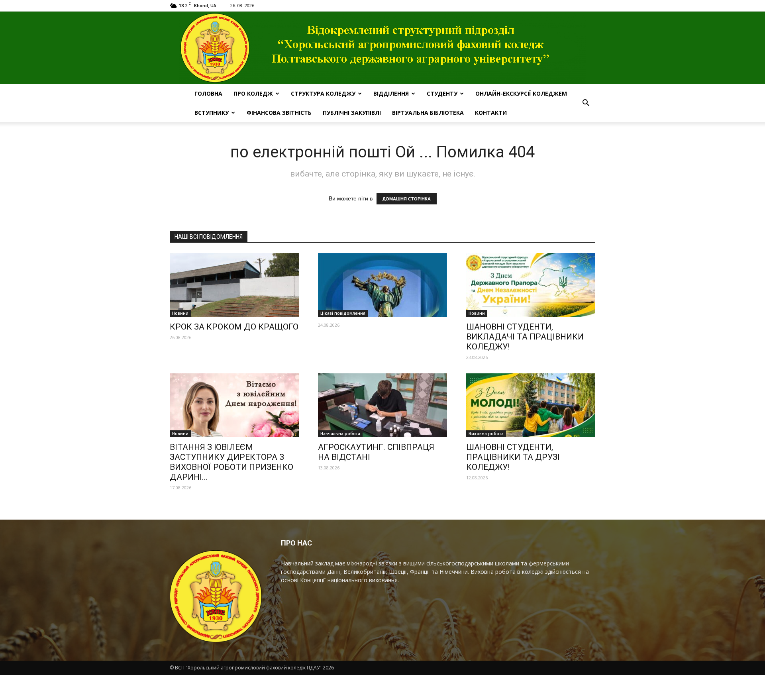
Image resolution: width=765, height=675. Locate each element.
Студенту (442, 93)
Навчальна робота (340, 433)
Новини (180, 313)
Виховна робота (486, 433)
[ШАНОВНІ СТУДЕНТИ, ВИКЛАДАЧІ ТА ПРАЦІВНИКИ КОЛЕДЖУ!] (530, 285)
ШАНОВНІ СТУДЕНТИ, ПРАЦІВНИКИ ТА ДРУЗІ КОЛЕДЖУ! (513, 457)
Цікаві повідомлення (342, 313)
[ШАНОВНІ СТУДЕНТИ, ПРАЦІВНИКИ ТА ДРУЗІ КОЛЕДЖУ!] (530, 405)
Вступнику (211, 112)
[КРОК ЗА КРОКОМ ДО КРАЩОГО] (234, 285)
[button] (585, 103)
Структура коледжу (323, 93)
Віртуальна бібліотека (428, 112)
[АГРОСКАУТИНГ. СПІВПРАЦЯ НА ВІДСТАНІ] (382, 405)
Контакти (491, 112)
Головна (208, 93)
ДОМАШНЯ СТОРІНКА (406, 198)
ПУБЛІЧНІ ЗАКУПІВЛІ (352, 112)
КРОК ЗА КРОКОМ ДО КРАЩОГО (234, 327)
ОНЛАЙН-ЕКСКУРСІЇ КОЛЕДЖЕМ (521, 93)
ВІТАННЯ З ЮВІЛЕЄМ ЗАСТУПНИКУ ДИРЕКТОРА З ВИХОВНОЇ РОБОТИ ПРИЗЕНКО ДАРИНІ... (231, 462)
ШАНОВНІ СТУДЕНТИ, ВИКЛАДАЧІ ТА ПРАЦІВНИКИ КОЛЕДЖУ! (525, 336)
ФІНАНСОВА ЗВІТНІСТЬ (279, 112)
